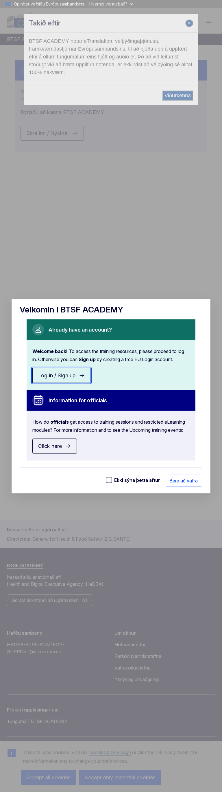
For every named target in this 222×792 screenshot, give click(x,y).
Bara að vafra (183, 480)
